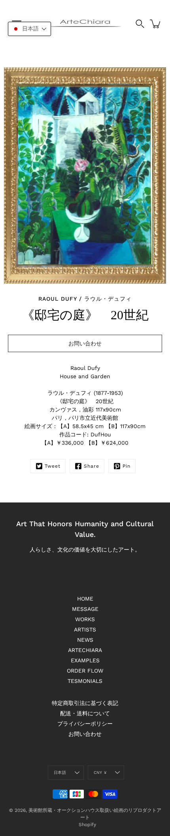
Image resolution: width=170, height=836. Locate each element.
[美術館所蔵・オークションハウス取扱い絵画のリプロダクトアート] (85, 24)
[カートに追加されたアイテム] (155, 23)
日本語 (60, 772)
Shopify (87, 824)
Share (91, 466)
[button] (29, 29)
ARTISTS (85, 629)
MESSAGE (85, 609)
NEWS (85, 640)
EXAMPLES (85, 660)
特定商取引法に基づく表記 (85, 703)
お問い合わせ (85, 734)
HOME (85, 598)
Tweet (52, 466)
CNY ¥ (100, 772)
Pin (126, 466)
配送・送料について (85, 713)
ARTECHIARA (85, 650)
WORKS (85, 619)
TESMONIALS (85, 681)
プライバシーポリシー (85, 723)
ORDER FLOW (85, 670)
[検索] (140, 23)
